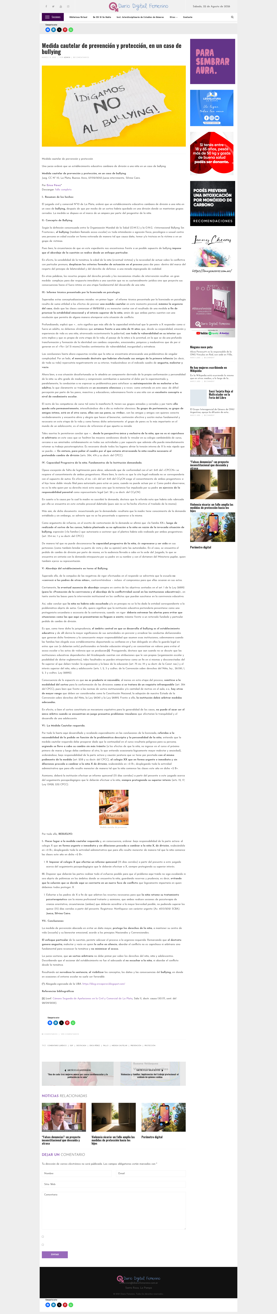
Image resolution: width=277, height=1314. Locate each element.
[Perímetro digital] (164, 1117)
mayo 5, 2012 (195, 381)
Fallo (105, 1045)
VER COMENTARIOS (70, 1034)
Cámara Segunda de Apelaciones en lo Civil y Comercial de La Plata (92, 998)
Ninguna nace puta (201, 347)
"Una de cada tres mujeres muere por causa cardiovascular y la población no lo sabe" (78, 1076)
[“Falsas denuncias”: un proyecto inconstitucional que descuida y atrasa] (64, 1117)
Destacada (81, 1045)
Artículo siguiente (148, 1070)
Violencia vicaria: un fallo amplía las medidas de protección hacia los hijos (113, 1140)
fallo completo (63, 189)
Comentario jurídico (57, 1045)
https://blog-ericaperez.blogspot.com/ (104, 984)
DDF (71, 1045)
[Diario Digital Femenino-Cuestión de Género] (138, 7)
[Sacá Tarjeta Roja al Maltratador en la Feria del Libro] (198, 398)
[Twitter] (53, 6)
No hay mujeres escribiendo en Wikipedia (208, 369)
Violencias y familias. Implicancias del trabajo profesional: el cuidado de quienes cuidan (150, 1076)
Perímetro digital (152, 1137)
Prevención (136, 1045)
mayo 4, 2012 (195, 358)
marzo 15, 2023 (49, 57)
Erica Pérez (95, 1045)
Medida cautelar (119, 1045)
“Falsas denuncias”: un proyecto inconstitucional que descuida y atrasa (61, 1140)
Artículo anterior (79, 1070)
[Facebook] (46, 6)
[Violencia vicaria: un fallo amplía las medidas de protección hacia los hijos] (114, 1117)
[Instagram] (68, 6)
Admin (67, 57)
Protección (150, 1045)
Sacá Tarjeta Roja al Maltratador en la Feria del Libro (221, 394)
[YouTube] (61, 6)
